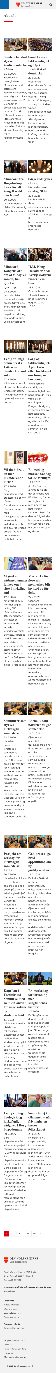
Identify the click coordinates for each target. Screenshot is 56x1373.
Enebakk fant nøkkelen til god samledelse (39, 725)
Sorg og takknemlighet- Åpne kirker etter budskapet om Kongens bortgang (39, 369)
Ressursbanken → (11, 1317)
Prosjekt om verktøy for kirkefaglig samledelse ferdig (12, 862)
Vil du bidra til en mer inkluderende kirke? (15, 476)
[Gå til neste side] (40, 1234)
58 (28, 1233)
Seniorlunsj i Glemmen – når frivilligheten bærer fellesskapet (39, 1121)
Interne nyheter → (12, 1309)
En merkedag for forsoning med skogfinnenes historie (38, 999)
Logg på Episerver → (13, 1313)
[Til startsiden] (21, 1259)
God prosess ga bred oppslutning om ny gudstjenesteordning (40, 862)
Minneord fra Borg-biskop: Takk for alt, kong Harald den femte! (14, 187)
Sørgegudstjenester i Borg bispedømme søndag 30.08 (40, 185)
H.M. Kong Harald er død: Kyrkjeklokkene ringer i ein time (39, 275)
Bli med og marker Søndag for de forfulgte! (39, 474)
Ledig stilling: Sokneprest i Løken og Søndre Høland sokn (15, 367)
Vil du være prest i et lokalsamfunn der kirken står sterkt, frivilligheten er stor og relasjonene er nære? (15, 393)
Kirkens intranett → (12, 1305)
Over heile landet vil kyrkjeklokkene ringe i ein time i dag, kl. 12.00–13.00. (38, 299)
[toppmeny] (4, 4)
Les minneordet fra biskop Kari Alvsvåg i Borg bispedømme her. (15, 209)
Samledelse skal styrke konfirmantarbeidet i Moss (15, 63)
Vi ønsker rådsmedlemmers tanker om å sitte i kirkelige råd (15, 584)
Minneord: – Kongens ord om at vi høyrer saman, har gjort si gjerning (15, 277)
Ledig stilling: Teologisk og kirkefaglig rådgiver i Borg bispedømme (15, 1121)
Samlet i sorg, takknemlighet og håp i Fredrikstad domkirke (38, 65)
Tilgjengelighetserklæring (15, 1357)
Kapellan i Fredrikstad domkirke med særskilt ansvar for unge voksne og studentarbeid (15, 1003)
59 (34, 1233)
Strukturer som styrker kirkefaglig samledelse (15, 727)
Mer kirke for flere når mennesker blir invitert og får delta (39, 584)
